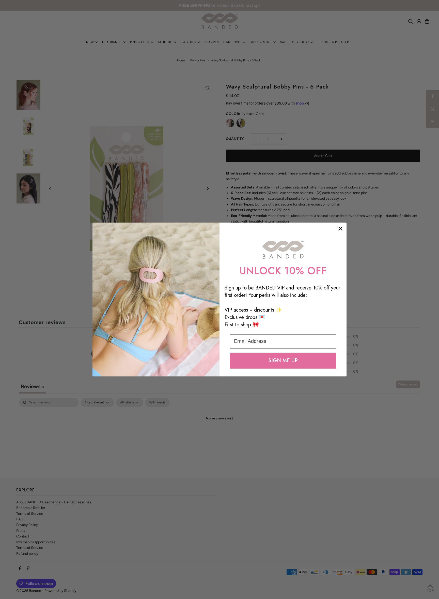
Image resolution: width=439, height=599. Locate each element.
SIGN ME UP (283, 360)
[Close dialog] (340, 229)
